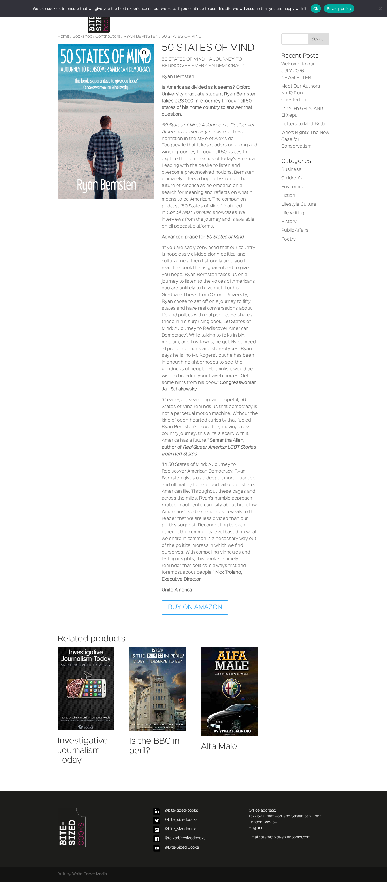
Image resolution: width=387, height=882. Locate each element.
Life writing (292, 213)
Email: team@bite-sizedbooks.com (280, 837)
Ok (315, 8)
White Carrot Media (89, 874)
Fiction (288, 196)
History (289, 222)
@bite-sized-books (181, 810)
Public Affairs (295, 231)
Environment (295, 187)
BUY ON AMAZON (195, 607)
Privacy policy (339, 8)
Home (63, 36)
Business (291, 170)
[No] (380, 8)
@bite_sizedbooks (181, 819)
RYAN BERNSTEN (141, 36)
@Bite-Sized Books (182, 847)
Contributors (107, 36)
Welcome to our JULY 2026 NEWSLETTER (298, 71)
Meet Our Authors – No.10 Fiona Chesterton (302, 93)
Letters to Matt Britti (303, 124)
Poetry (288, 239)
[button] (144, 53)
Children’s (291, 178)
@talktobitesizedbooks (185, 838)
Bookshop (82, 36)
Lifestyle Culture (298, 205)
